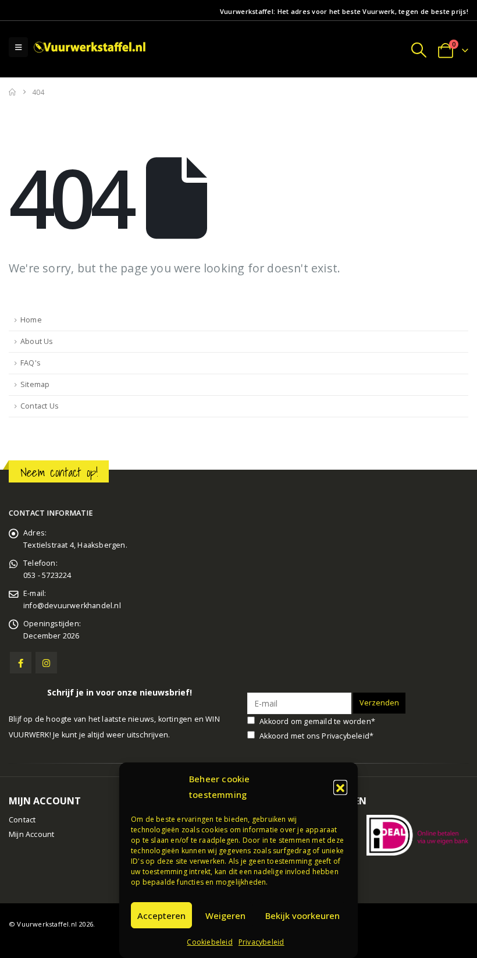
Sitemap (34, 384)
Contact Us (39, 406)
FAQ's (30, 363)
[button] (340, 787)
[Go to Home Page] (12, 92)
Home (31, 320)
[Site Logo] (91, 47)
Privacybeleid (261, 942)
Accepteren (161, 915)
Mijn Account (31, 834)
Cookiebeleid (209, 942)
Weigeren (225, 915)
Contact (22, 820)
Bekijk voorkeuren (302, 915)
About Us (37, 341)
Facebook (20, 662)
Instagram (46, 662)
